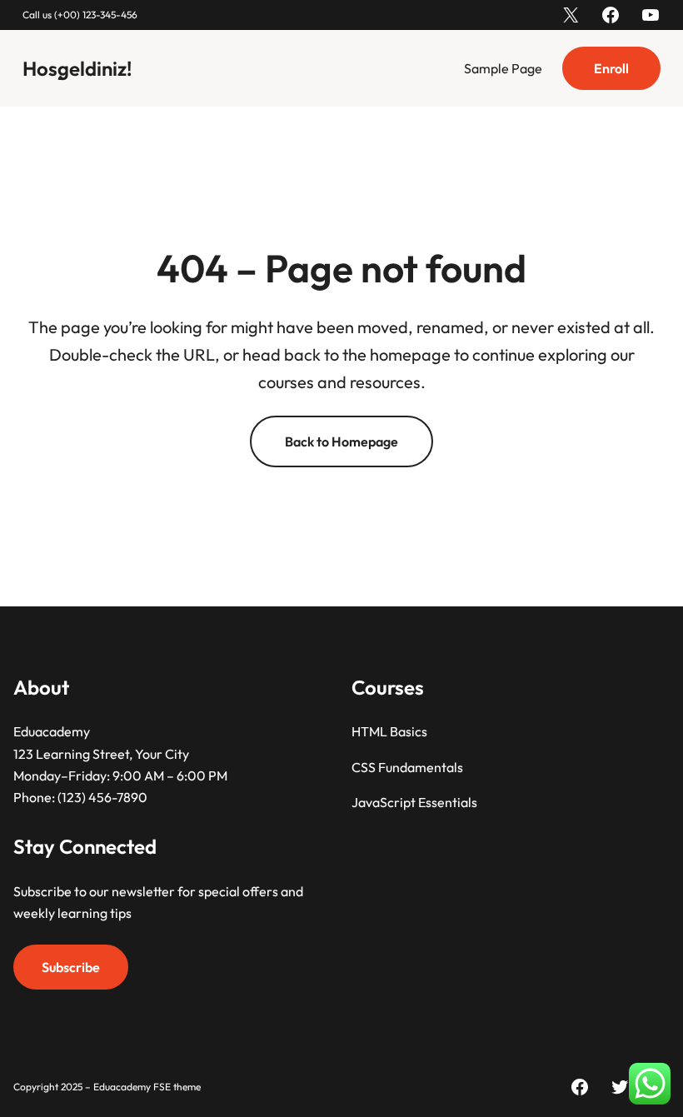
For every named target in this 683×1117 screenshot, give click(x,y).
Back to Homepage (341, 441)
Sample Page (503, 68)
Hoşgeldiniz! (77, 68)
